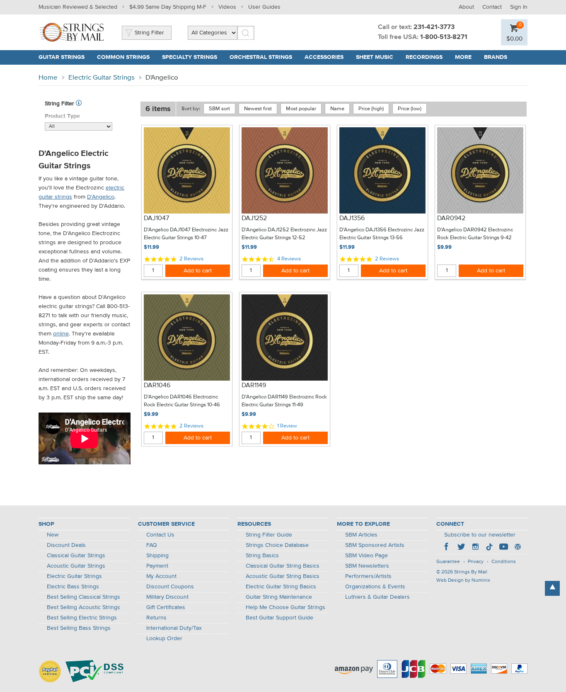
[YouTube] (503, 547)
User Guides (264, 7)
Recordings (424, 57)
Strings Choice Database (277, 545)
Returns (156, 618)
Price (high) (371, 109)
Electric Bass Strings (73, 587)
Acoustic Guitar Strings (76, 566)
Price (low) (409, 109)
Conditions (503, 561)
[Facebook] (447, 547)
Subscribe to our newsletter (479, 535)
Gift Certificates (165, 607)
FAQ (151, 545)
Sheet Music (374, 57)
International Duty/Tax (174, 628)
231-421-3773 (434, 27)
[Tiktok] (489, 547)
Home (48, 77)
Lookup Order (164, 638)
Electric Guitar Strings (101, 77)
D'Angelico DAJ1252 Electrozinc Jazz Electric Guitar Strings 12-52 (284, 234)
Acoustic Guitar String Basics (282, 576)
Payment (157, 566)
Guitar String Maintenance (279, 597)
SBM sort (219, 109)
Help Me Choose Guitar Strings (285, 607)
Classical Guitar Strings (76, 555)
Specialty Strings (189, 57)
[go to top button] (552, 588)
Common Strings (123, 57)
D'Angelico (100, 197)
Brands (495, 57)
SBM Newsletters (367, 566)
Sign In (518, 7)
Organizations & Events (375, 587)
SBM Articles (361, 535)
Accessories (324, 57)
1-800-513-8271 (443, 37)
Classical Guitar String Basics (282, 566)
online (61, 334)
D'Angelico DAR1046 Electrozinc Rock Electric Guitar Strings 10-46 (182, 401)
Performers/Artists (368, 576)
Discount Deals (66, 545)
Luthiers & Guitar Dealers (377, 597)
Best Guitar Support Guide (279, 618)
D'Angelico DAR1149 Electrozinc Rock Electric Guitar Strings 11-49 (284, 401)
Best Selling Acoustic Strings (83, 607)
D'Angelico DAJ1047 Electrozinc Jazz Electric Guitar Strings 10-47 (186, 234)
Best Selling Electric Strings (82, 618)
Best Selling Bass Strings (79, 628)
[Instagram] (475, 547)
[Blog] (517, 547)
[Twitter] (461, 547)
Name (337, 109)
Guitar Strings (62, 57)
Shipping (157, 555)
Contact (492, 7)
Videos (227, 7)
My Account (161, 576)
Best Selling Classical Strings (83, 597)
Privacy (476, 561)
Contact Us (160, 535)
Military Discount (167, 597)
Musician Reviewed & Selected (78, 7)
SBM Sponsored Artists (374, 545)
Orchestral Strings (261, 57)
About (466, 7)
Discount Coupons (170, 587)
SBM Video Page (366, 555)
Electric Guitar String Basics (281, 587)
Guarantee (448, 561)
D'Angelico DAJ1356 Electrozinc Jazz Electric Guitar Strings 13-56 (381, 234)
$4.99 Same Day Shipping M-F (167, 7)
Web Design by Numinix (463, 580)
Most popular (301, 109)
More (463, 57)
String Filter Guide (269, 535)
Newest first (258, 109)
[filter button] (79, 104)
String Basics (262, 555)
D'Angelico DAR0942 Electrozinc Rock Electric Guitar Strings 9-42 (475, 234)
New (52, 535)
